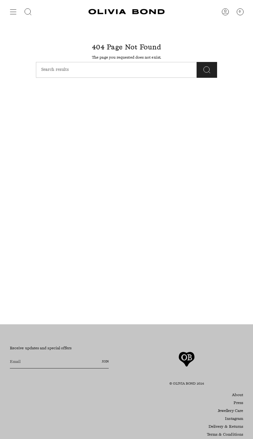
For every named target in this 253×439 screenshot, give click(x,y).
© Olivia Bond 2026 (186, 383)
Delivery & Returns (226, 427)
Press (238, 403)
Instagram (234, 419)
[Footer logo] (186, 359)
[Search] (207, 70)
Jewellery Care (230, 411)
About (237, 395)
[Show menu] (13, 12)
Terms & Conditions (225, 435)
